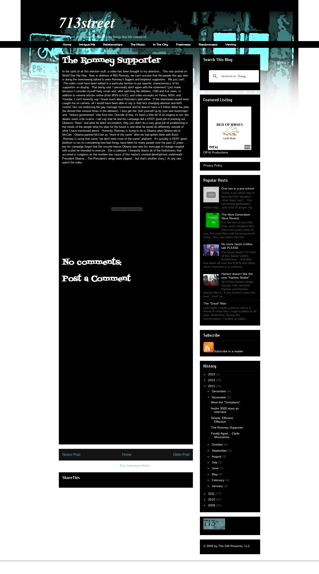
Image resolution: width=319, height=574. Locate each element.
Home (67, 44)
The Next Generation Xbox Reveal (235, 216)
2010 (212, 499)
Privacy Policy (212, 165)
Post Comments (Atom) (135, 465)
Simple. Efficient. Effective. (222, 419)
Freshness (183, 44)
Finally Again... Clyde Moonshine (225, 435)
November (219, 397)
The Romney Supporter (227, 427)
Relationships (113, 44)
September (220, 450)
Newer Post (71, 454)
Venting (230, 44)
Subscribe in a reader (228, 351)
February (218, 480)
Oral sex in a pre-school (237, 188)
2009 (212, 505)
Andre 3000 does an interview (225, 410)
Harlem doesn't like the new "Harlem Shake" (237, 275)
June (215, 468)
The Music (138, 44)
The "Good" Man (214, 303)
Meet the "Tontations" (225, 402)
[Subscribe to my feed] (208, 351)
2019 (212, 374)
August (217, 456)
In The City (160, 44)
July (215, 462)
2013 (212, 380)
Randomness (208, 44)
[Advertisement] (125, 414)
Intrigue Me (87, 44)
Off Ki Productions (215, 152)
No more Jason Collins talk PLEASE (236, 246)
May (215, 474)
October (218, 444)
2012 (212, 386)
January (218, 486)
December (219, 391)
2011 (211, 493)
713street (87, 22)
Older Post (181, 454)
